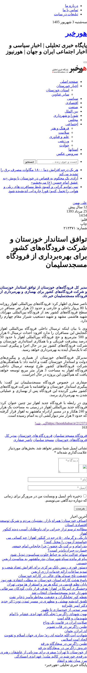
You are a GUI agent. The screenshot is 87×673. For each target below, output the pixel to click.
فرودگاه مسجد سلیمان (70, 436)
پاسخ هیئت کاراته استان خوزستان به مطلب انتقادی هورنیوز (44, 580)
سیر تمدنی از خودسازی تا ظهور (64, 610)
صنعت (73, 107)
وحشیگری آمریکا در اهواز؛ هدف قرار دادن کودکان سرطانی (43, 588)
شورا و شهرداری (66, 115)
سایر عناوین (60, 94)
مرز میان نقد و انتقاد (72, 661)
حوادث (64, 145)
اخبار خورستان (67, 86)
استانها (73, 149)
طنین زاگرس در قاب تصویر (66, 627)
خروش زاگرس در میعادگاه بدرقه (62, 648)
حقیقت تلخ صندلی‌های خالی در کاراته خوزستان (52, 576)
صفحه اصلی (69, 81)
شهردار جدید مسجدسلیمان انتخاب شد (59, 593)
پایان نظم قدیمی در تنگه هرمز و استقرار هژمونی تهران (47, 584)
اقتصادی (72, 103)
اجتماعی (72, 124)
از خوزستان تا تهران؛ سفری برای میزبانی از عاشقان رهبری (43, 652)
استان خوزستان (57, 90)
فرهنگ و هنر (60, 128)
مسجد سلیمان (43, 440)
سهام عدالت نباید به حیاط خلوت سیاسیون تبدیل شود (48, 554)
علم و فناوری (59, 137)
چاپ (83, 224)
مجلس (73, 120)
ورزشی (63, 141)
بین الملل (71, 111)
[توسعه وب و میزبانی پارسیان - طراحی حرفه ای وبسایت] (76, 671)
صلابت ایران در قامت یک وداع (65, 622)
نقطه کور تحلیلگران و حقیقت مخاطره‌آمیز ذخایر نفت (48, 597)
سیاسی (72, 98)
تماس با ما (70, 10)
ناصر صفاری (22, 440)
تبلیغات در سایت (66, 14)
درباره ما (71, 6)
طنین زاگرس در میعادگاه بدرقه (64, 644)
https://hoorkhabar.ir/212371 (61, 423)
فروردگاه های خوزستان (35, 436)
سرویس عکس (67, 154)
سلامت (63, 132)
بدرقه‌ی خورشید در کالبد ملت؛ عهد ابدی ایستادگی (50, 656)
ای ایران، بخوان (75, 631)
